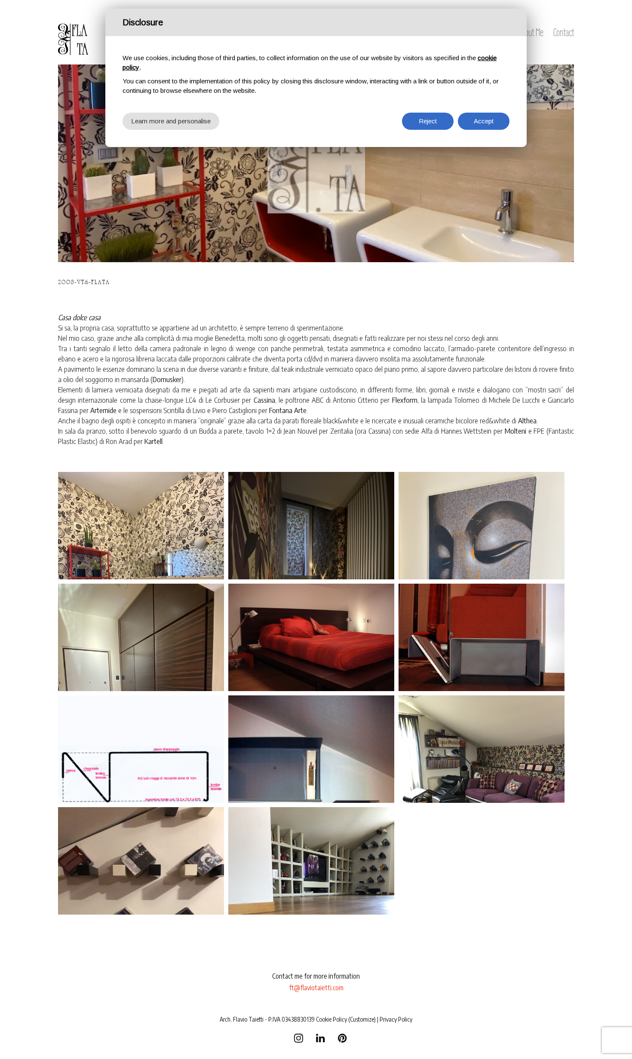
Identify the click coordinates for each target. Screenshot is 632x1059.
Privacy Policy (396, 1019)
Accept (484, 121)
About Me (530, 32)
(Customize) (362, 1019)
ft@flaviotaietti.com (316, 987)
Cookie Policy (331, 1019)
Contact (563, 32)
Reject (428, 121)
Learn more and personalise (171, 121)
